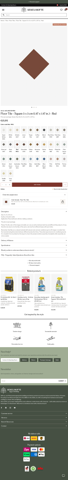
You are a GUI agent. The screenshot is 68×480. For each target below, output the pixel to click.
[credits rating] (40, 468)
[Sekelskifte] (34, 390)
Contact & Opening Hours (8, 5)
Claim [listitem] (57, 360)
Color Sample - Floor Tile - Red (20, 200)
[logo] (32, 9)
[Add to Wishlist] (65, 185)
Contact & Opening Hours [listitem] (9, 360)
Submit (61, 381)
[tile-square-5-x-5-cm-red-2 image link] (34, 64)
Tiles (6, 20)
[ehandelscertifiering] (33, 469)
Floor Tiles (12, 20)
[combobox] (35, 15)
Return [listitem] (33, 360)
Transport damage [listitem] (45, 360)
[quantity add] (9, 184)
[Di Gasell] (27, 469)
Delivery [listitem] (24, 360)
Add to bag (37, 184)
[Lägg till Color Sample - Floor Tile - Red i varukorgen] (62, 201)
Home (2, 20)
